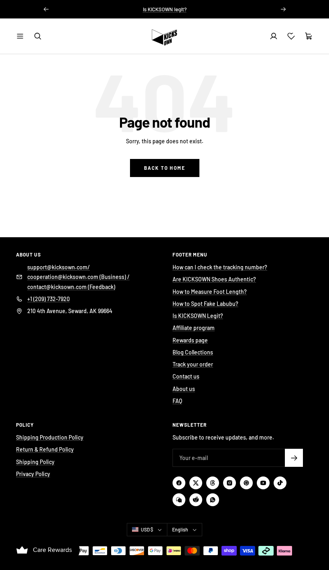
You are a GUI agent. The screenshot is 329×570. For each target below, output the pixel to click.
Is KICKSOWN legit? (165, 9)
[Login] (274, 36)
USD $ (147, 529)
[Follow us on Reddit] (195, 499)
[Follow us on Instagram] (229, 482)
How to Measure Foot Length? (210, 291)
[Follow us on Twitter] (195, 482)
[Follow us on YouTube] (263, 482)
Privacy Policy (33, 473)
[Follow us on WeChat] (179, 499)
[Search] (38, 36)
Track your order (193, 364)
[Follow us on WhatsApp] (212, 499)
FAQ (177, 400)
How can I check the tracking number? (220, 267)
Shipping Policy (35, 461)
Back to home (164, 168)
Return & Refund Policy (45, 449)
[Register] (294, 458)
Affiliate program (194, 327)
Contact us (186, 376)
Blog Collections (193, 352)
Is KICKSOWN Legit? (198, 315)
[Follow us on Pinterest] (246, 482)
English (180, 529)
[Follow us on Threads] (212, 482)
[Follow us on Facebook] (179, 482)
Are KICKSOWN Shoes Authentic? (214, 279)
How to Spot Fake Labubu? (205, 303)
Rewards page (190, 340)
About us (184, 388)
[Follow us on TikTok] (280, 482)
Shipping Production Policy (49, 437)
